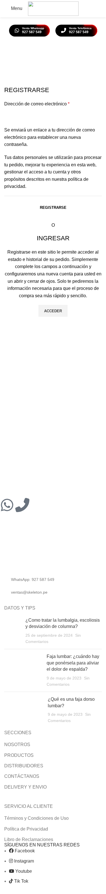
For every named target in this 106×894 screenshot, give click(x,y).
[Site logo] (53, 8)
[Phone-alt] (22, 505)
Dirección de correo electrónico (37, 103)
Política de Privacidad (26, 829)
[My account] (88, 8)
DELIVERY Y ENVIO (25, 787)
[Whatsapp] (7, 505)
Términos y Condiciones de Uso (36, 818)
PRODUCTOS (19, 755)
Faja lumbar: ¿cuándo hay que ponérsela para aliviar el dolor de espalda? (73, 663)
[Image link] (40, 558)
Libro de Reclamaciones (28, 839)
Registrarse (53, 207)
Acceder (53, 311)
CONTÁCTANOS (21, 776)
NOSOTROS (17, 744)
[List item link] (53, 579)
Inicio (39, 66)
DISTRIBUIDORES (23, 765)
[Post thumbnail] (12, 631)
